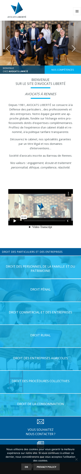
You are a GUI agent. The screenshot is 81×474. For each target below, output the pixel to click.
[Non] (76, 459)
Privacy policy (46, 467)
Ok (26, 467)
